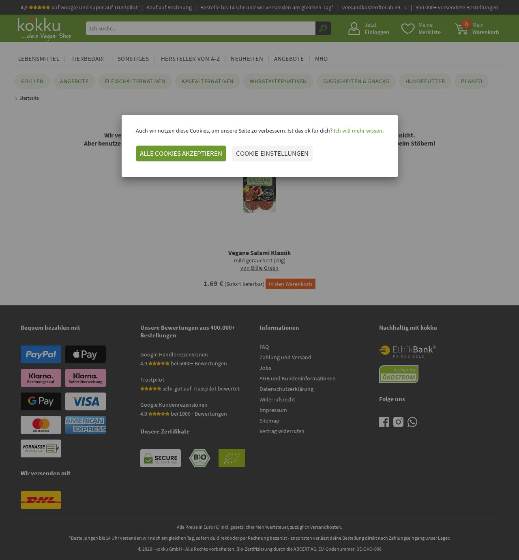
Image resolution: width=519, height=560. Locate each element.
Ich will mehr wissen (357, 130)
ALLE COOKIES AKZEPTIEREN (181, 153)
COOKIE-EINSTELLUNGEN (272, 153)
